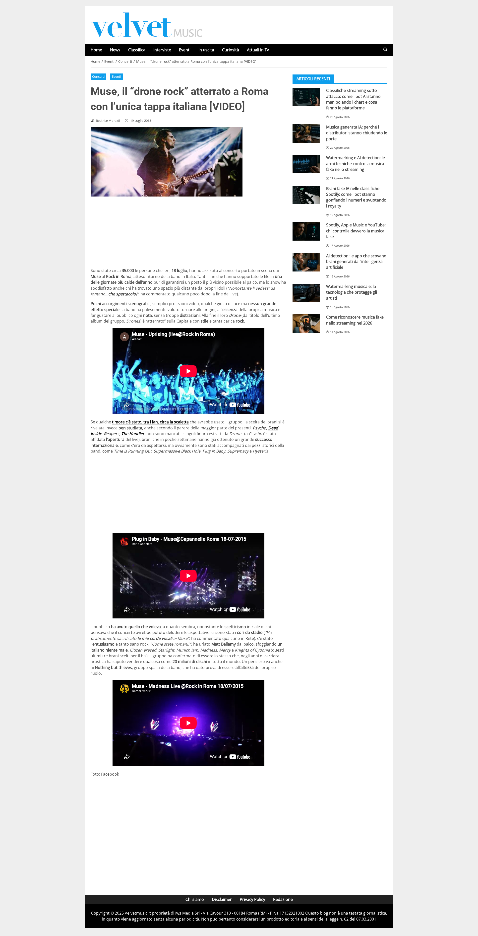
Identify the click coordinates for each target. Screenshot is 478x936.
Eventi (184, 50)
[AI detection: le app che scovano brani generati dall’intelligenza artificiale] (306, 262)
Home (96, 50)
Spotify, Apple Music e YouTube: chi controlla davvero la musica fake (356, 230)
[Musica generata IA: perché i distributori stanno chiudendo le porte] (306, 133)
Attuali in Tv (258, 50)
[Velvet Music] (147, 24)
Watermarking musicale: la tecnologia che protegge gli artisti (351, 292)
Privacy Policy (252, 899)
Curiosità (230, 50)
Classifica (136, 50)
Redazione (283, 899)
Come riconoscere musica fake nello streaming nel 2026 (355, 320)
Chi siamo (194, 899)
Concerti (98, 76)
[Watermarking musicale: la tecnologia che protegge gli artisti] (306, 293)
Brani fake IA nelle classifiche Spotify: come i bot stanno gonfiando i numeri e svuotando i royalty (356, 197)
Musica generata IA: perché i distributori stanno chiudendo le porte (356, 132)
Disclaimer (222, 899)
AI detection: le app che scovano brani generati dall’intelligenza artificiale (356, 261)
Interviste (162, 50)
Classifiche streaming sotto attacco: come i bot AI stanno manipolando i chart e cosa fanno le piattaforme (353, 99)
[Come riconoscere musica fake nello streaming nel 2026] (306, 323)
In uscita (206, 50)
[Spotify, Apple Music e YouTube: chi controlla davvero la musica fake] (306, 231)
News (115, 50)
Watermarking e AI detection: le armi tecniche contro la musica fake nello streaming (355, 163)
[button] (385, 50)
